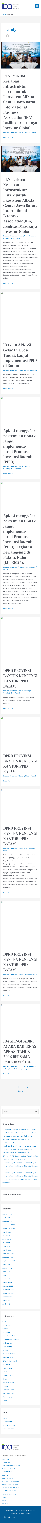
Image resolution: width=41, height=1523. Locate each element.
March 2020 (7, 1282)
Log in (4, 1418)
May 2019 (6, 1300)
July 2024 (6, 1236)
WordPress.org (8, 1429)
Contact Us (6, 1503)
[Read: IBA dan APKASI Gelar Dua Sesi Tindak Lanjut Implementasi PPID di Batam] (20, 314)
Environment (7, 1343)
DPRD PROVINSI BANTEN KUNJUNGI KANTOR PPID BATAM (20, 678)
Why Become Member (10, 1481)
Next (21, 1091)
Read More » (8, 137)
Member (5, 1475)
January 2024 (7, 1257)
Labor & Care (7, 1375)
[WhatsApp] (9, 1517)
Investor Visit (7, 1368)
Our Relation (7, 1471)
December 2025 (8, 1225)
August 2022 (7, 1268)
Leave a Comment (10, 132)
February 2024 (8, 1254)
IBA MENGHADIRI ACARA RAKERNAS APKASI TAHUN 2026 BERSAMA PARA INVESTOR (19, 1051)
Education (6, 1332)
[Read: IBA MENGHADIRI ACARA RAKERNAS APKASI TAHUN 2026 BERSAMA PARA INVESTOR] (20, 1019)
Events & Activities (9, 1494)
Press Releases (29, 236)
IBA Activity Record (9, 1361)
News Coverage (25, 370)
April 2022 (6, 1275)
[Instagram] (4, 1517)
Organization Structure (11, 1465)
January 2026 (7, 1221)
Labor (4, 1372)
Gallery (21, 132)
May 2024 (6, 1243)
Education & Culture (10, 1336)
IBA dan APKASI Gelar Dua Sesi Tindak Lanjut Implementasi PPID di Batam (20, 355)
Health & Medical (9, 1354)
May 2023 (6, 1264)
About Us (5, 1459)
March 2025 (7, 1232)
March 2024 (7, 1250)
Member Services (8, 1478)
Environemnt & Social (10, 1339)
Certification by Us (9, 1490)
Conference (23, 1066)
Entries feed (7, 1422)
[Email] (14, 1517)
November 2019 (8, 1293)
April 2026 (6, 1218)
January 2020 (7, 1286)
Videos (4, 1400)
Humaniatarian (8, 1357)
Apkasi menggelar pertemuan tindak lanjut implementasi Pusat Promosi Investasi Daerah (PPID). (19, 446)
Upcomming (7, 1397)
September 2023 (8, 1261)
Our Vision (6, 1462)
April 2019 (6, 1304)
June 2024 (6, 1239)
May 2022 (6, 1272)
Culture (5, 1329)
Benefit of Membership (10, 1487)
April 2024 (6, 1246)
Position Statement (9, 1468)
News (21, 236)
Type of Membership (10, 1484)
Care (4, 1321)
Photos (27, 132)
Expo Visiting (7, 1347)
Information (7, 1365)
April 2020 (6, 1279)
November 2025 (8, 1228)
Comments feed (8, 1425)
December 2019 (8, 1290)
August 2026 (7, 1214)
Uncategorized (8, 238)
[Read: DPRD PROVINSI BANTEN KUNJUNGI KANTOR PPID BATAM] (20, 640)
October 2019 (7, 1297)
